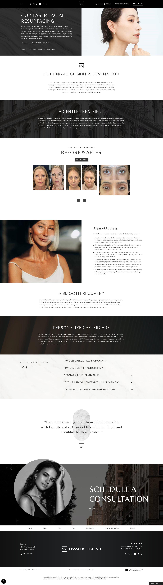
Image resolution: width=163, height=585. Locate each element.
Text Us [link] (108, 4)
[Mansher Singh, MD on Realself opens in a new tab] (34, 4)
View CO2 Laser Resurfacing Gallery (36, 43)
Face (60, 528)
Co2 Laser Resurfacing (46, 49)
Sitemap (91, 569)
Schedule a (119, 495)
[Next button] (84, 200)
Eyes (74, 528)
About (30, 528)
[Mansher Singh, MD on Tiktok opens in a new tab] (37, 4)
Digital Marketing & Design (136, 570)
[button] (3, 581)
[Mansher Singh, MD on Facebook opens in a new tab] (43, 4)
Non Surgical (32, 49)
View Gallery (81, 159)
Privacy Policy (84, 569)
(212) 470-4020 (102, 578)
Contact (132, 528)
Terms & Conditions (74, 569)
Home (23, 49)
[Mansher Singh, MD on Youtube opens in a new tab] (40, 4)
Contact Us (138, 3)
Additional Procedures (112, 528)
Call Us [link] (99, 4)
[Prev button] (78, 200)
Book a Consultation (122, 4)
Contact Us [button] (155, 583)
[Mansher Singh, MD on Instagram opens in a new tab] (30, 4)
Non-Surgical (90, 528)
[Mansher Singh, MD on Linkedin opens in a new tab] (46, 4)
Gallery (45, 528)
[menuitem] (30, 4)
